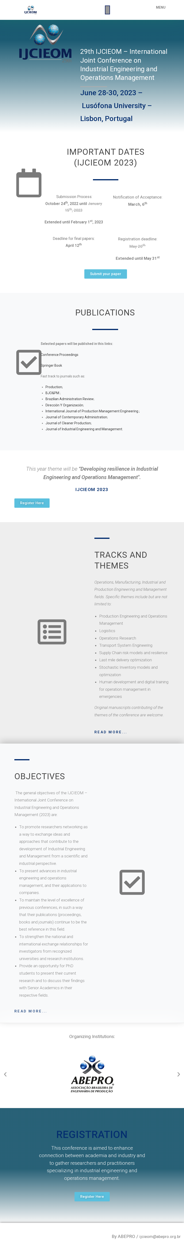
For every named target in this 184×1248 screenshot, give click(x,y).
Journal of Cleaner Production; (69, 423)
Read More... (110, 732)
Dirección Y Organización (64, 405)
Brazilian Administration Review (70, 399)
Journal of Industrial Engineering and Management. (84, 429)
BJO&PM (52, 393)
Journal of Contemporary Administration (76, 417)
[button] (105, 274)
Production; (54, 387)
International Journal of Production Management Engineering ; (93, 411)
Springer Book (51, 365)
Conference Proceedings (59, 355)
